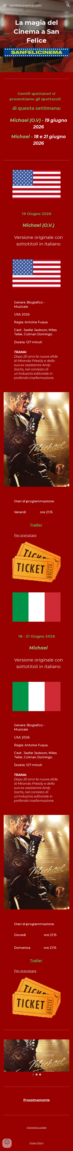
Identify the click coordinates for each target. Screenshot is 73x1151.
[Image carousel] (36, 1057)
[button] (4, 5)
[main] (36, 32)
